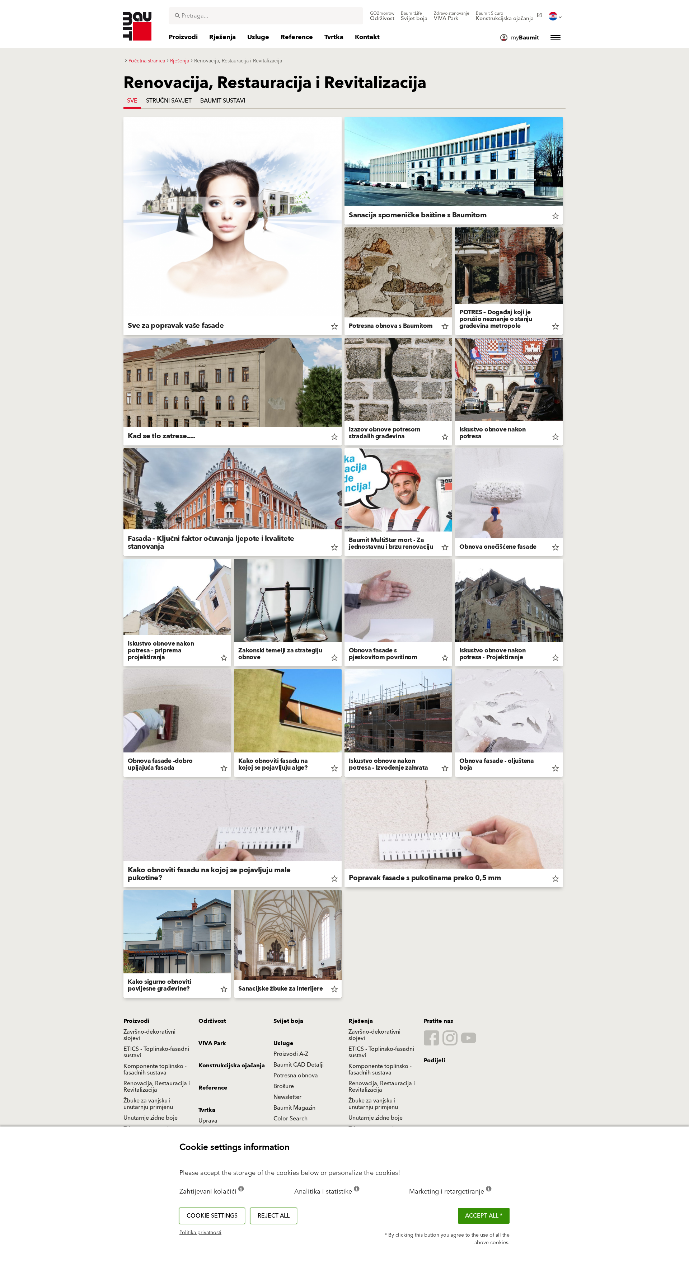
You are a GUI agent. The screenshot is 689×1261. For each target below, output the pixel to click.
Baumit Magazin (294, 1108)
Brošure (283, 1086)
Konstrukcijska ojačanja (231, 1066)
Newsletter (287, 1097)
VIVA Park (212, 1043)
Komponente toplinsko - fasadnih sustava (155, 1069)
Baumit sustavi (222, 101)
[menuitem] (382, 16)
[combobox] (266, 15)
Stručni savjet (169, 101)
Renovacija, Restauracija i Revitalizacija (156, 1086)
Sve (132, 101)
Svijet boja (288, 1021)
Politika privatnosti (200, 1232)
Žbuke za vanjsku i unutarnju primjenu (148, 1104)
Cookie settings (212, 1216)
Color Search (290, 1119)
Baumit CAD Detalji (298, 1065)
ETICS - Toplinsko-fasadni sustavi (156, 1052)
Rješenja (360, 1021)
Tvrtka (206, 1110)
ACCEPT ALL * (483, 1216)
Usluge (283, 1043)
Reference (213, 1088)
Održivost (212, 1021)
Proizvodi (136, 1021)
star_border (334, 326)
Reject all (274, 1216)
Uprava (207, 1121)
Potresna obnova (295, 1076)
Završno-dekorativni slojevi (149, 1035)
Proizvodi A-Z (290, 1054)
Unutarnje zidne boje (150, 1118)
